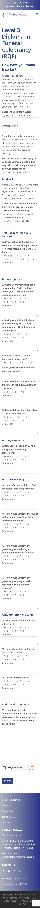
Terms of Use (8, 816)
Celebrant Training (11, 799)
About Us (6, 805)
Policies (5, 822)
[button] (37, 14)
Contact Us (7, 811)
